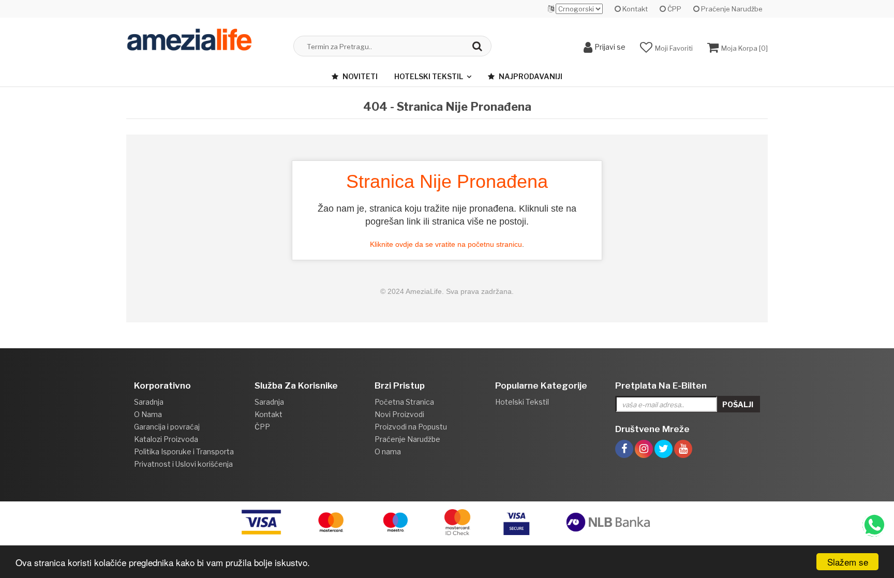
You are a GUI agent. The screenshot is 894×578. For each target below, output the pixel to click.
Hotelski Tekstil (428, 76)
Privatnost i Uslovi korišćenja (183, 464)
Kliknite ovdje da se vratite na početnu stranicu (446, 244)
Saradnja (148, 401)
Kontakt (634, 9)
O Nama (148, 414)
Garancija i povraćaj (167, 426)
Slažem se (847, 561)
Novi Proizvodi (399, 414)
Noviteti (359, 76)
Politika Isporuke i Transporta (184, 451)
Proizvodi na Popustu (411, 426)
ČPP (673, 9)
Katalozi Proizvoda (166, 439)
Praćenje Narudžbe (731, 9)
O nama (388, 451)
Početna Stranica (404, 401)
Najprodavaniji (529, 76)
